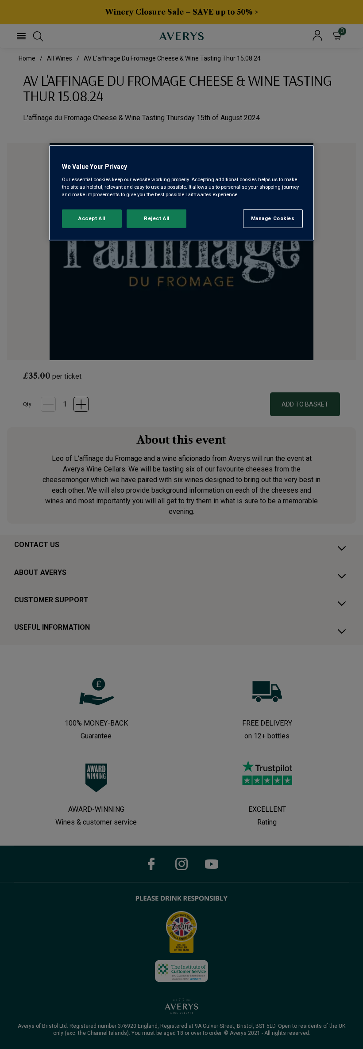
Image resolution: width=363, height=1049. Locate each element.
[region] (181, 193)
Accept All (91, 218)
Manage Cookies (273, 218)
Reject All (157, 218)
